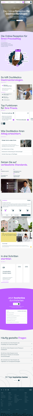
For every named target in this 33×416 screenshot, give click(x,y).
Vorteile (26, 398)
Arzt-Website (26, 397)
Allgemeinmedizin (16, 395)
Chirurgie (15, 397)
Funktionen (26, 402)
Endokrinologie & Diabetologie (18, 399)
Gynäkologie (15, 401)
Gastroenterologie (16, 400)
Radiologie (9, 399)
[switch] (19, 210)
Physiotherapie (10, 397)
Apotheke (9, 398)
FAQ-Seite (26, 399)
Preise (25, 395)
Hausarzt (9, 395)
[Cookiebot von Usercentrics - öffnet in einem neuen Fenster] (28, 200)
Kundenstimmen (27, 400)
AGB (1, 409)
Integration (26, 401)
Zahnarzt (9, 396)
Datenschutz (26, 396)
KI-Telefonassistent (3, 396)
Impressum (26, 409)
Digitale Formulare (3, 397)
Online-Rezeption (3, 395)
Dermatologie (16, 398)
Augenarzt (15, 396)
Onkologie (15, 402)
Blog (1, 402)
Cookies (9, 409)
